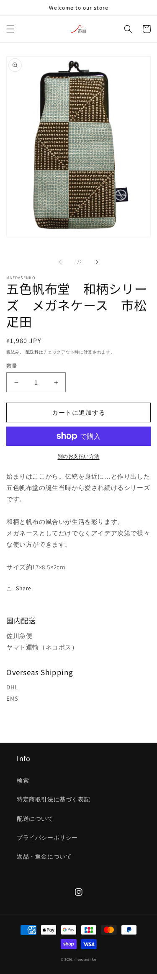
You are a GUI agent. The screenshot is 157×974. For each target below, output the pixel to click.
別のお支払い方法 (79, 456)
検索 (23, 780)
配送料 (32, 352)
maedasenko (85, 959)
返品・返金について (44, 856)
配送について (35, 818)
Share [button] (23, 588)
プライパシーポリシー (47, 837)
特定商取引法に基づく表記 (53, 799)
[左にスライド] (60, 262)
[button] (10, 29)
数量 (12, 365)
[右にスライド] (97, 262)
